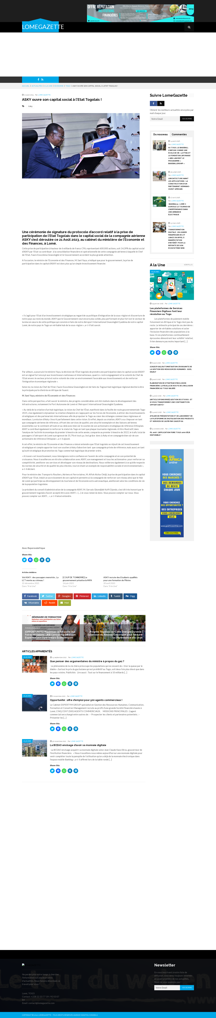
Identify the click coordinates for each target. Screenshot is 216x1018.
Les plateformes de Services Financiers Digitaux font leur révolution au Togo (166, 311)
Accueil (25, 86)
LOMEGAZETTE (43, 26)
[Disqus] (83, 825)
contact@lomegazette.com (41, 1003)
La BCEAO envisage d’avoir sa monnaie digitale (78, 745)
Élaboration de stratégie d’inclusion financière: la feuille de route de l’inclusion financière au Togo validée (171, 385)
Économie (58, 86)
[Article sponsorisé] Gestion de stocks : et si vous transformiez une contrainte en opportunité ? (171, 402)
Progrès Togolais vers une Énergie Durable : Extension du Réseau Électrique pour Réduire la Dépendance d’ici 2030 (115, 634)
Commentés (179, 134)
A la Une (48, 86)
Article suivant (136, 628)
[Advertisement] (108, 54)
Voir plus (188, 265)
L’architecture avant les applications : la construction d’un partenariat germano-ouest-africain (179, 184)
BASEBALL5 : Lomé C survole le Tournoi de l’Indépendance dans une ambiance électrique (179, 209)
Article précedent (32, 628)
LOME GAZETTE (44, 95)
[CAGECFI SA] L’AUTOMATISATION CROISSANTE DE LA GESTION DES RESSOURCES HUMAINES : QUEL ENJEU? (171, 369)
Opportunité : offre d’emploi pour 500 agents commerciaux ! (86, 700)
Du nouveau (160, 134)
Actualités (37, 86)
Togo (68, 86)
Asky (30, 106)
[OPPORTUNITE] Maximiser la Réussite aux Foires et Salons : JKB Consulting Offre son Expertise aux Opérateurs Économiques (50, 634)
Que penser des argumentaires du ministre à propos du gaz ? (87, 661)
